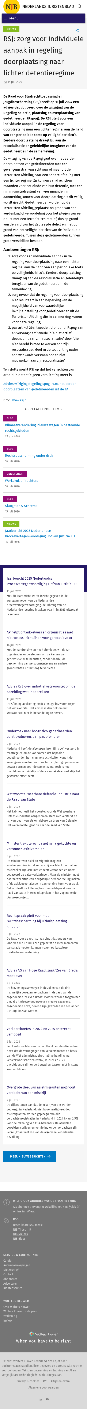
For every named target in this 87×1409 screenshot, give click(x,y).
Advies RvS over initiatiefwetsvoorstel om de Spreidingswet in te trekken (41, 689)
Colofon (8, 1260)
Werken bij (10, 1316)
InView (7, 1320)
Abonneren (10, 1279)
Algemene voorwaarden (44, 1387)
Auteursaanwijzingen (16, 1265)
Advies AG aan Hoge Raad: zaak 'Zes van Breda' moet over (43, 973)
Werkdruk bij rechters (21, 481)
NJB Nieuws (20, 1234)
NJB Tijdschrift (22, 1229)
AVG (45, 1381)
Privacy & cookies (27, 1381)
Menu (13, 18)
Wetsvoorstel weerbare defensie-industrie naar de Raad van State (43, 797)
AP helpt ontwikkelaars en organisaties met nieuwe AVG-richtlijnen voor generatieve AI (40, 635)
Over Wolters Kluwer (16, 1307)
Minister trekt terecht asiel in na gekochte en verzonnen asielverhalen (41, 846)
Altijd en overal (61, 1381)
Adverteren (10, 1283)
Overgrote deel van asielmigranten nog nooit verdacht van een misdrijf (41, 1090)
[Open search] (79, 7)
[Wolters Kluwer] (43, 1335)
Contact (8, 1274)
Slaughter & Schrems (21, 506)
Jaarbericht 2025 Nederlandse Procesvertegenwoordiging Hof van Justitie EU (42, 581)
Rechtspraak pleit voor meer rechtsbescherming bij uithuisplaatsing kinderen (37, 921)
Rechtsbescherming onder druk (29, 456)
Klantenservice (12, 1288)
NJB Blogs (19, 1239)
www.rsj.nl (19, 400)
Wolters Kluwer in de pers (20, 1311)
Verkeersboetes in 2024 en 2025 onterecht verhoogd (39, 1031)
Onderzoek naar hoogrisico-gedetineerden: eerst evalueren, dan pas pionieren (40, 734)
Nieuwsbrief (11, 1270)
